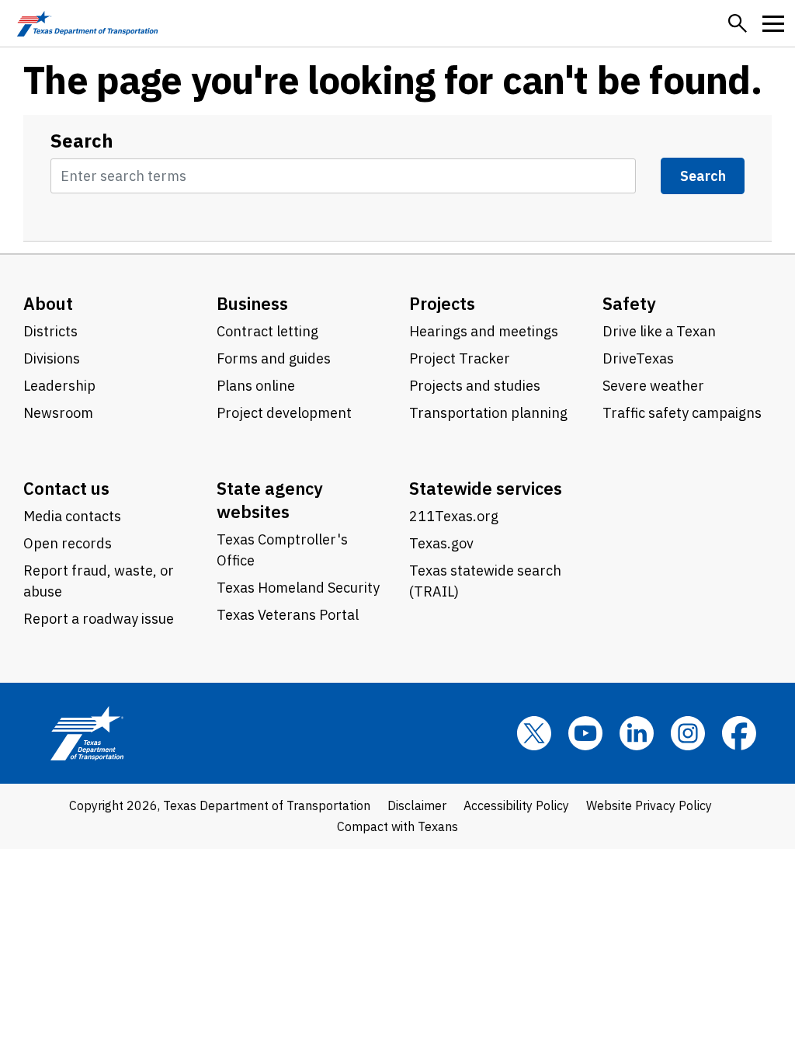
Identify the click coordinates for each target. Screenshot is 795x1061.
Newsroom (58, 413)
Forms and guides (274, 358)
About (48, 303)
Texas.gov (441, 543)
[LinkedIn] (637, 733)
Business (252, 303)
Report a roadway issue (98, 619)
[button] (737, 23)
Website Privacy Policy (649, 805)
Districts (50, 331)
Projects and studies (474, 386)
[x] (534, 733)
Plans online (256, 386)
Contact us (66, 488)
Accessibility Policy (516, 805)
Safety (629, 303)
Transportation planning (488, 413)
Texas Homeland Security (298, 588)
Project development (284, 413)
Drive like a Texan (659, 331)
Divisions (51, 358)
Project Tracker (459, 358)
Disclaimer (416, 805)
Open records (67, 543)
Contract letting (267, 331)
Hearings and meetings (483, 331)
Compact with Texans (397, 826)
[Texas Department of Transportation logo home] (87, 23)
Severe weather (653, 386)
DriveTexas (638, 358)
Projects (442, 303)
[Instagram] (688, 733)
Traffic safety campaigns (682, 413)
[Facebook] (739, 733)
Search (81, 140)
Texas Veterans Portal (288, 615)
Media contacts (72, 516)
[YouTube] (585, 733)
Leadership (59, 386)
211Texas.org (453, 516)
